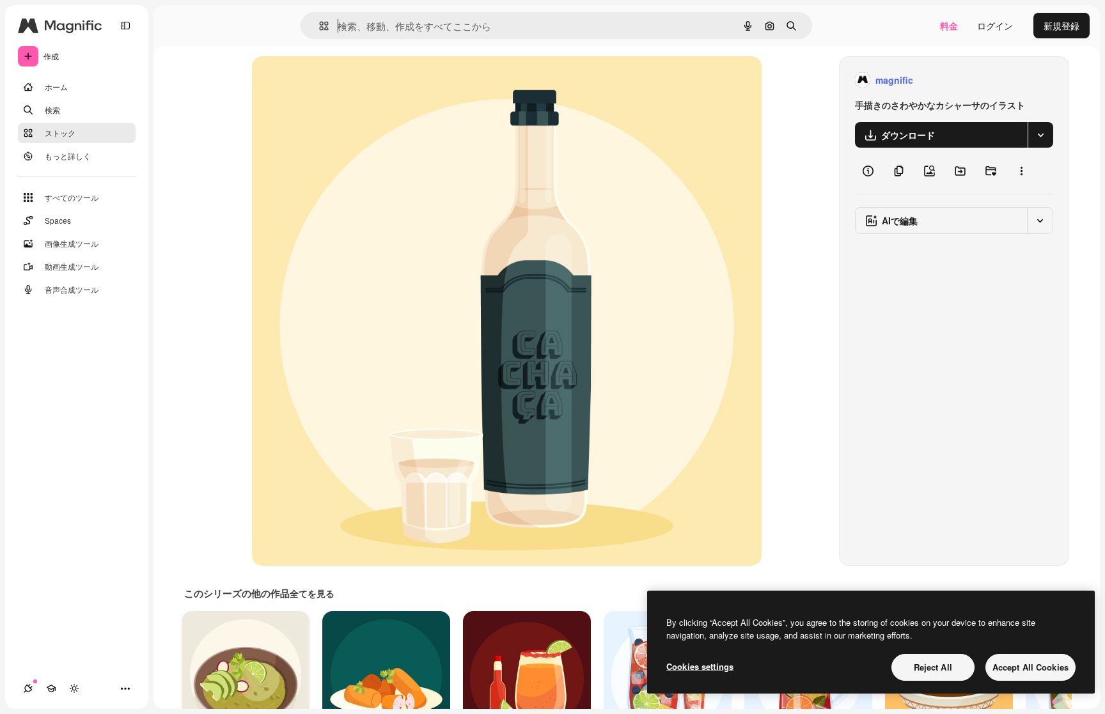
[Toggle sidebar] (125, 25)
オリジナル (340, 80)
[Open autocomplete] (318, 26)
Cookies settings (699, 666)
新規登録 (1061, 25)
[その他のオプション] (1021, 170)
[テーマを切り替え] (74, 688)
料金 (949, 25)
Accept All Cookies (1030, 667)
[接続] (28, 688)
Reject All (933, 667)
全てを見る (312, 593)
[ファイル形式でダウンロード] (1040, 135)
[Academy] (51, 688)
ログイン (995, 25)
